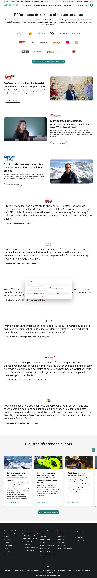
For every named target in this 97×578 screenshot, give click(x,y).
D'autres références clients (48, 444)
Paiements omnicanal (28, 550)
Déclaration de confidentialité (14, 570)
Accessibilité (62, 570)
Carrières (27, 1)
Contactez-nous (82, 5)
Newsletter (60, 539)
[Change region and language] (88, 532)
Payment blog (61, 536)
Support (86, 1)
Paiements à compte (45, 539)
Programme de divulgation (82, 570)
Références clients (62, 545)
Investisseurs (44, 1)
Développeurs (35, 1)
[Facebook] (78, 540)
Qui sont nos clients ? (55, 5)
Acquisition (43, 536)
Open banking (43, 542)
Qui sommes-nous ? (9, 534)
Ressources (67, 5)
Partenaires (20, 1)
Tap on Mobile (26, 544)
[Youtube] (80, 540)
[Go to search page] (91, 5)
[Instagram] (83, 540)
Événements (60, 542)
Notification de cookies (49, 570)
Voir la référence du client (13, 100)
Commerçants (27, 5)
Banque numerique (45, 548)
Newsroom (79, 1)
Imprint (70, 570)
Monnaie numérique (45, 551)
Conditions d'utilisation (32, 570)
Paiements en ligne (27, 541)
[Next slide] (93, 450)
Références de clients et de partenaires (48, 14)
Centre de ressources (63, 534)
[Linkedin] (75, 540)
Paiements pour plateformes (30, 547)
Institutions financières (40, 5)
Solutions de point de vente (29, 538)
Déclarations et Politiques (64, 548)
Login (91, 1)
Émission (42, 534)
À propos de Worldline (67, 1)
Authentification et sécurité (47, 545)
